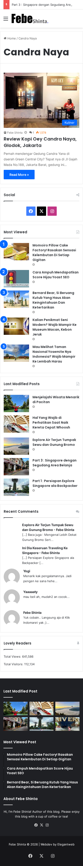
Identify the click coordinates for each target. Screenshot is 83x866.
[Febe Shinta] (30, 18)
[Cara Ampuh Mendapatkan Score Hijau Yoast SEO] (16, 278)
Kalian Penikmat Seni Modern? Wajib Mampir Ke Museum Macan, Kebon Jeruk (55, 327)
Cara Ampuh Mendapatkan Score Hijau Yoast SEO (56, 274)
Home (11, 38)
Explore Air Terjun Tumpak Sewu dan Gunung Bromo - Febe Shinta (48, 527)
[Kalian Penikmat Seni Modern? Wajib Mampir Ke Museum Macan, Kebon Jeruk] (16, 326)
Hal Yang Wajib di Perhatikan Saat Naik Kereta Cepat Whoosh (51, 422)
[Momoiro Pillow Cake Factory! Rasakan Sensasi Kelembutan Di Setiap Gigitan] (16, 251)
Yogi (26, 571)
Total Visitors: (14, 664)
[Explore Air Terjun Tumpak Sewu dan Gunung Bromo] (16, 446)
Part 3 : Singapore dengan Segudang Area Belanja (55, 462)
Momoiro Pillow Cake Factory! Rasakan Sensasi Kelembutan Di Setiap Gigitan (54, 252)
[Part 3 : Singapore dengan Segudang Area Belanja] (16, 466)
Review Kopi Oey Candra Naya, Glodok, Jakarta (40, 142)
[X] (41, 825)
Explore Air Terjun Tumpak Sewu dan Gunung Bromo (54, 442)
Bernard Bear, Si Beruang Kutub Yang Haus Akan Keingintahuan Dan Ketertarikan (53, 300)
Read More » (19, 175)
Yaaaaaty (30, 592)
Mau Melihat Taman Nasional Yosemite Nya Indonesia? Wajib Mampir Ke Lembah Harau (54, 354)
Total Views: (13, 656)
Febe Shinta (15, 132)
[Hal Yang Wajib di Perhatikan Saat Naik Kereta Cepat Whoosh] (16, 424)
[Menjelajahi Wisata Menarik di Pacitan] (16, 403)
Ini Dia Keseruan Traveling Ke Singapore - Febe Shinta (45, 550)
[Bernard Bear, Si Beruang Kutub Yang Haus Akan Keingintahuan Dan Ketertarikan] (16, 299)
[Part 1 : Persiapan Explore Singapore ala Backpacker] (16, 487)
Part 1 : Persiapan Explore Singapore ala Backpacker (55, 483)
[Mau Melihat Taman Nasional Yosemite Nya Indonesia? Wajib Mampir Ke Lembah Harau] (16, 353)
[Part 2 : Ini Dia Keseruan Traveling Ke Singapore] (67, 724)
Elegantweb (65, 844)
